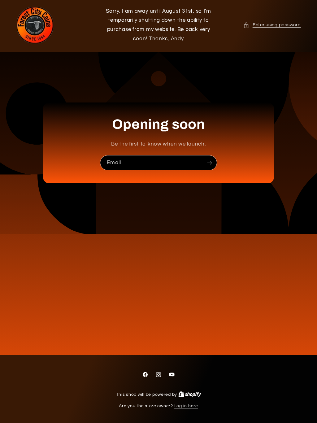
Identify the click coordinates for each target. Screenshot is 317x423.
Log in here (186, 406)
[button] (272, 25)
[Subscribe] (209, 162)
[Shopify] (189, 394)
